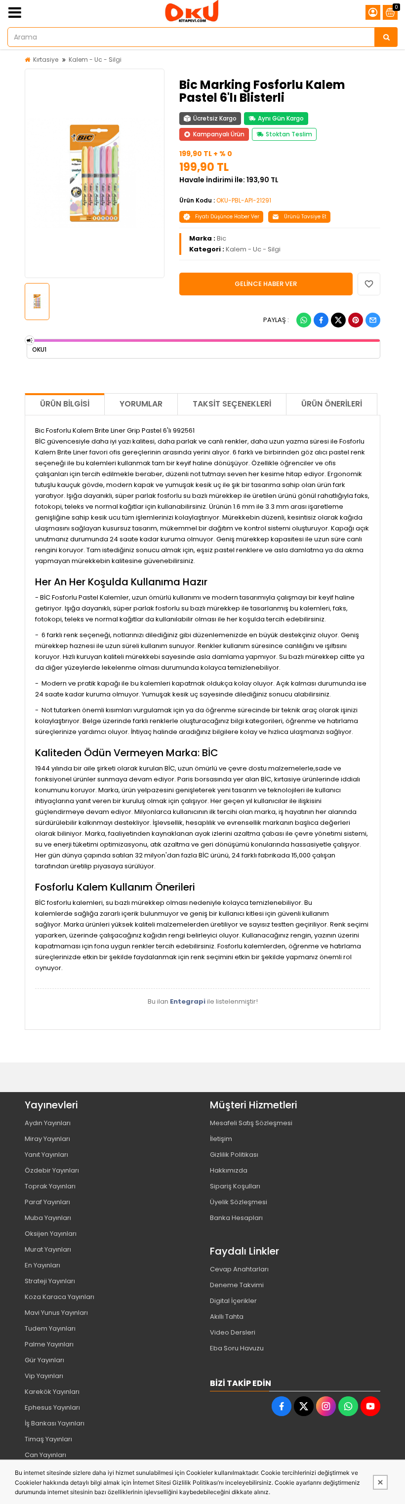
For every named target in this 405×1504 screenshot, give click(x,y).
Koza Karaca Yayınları (59, 1296)
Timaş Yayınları (48, 1439)
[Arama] (386, 37)
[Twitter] (338, 320)
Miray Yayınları (47, 1138)
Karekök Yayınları (52, 1391)
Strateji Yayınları (50, 1281)
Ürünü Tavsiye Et (305, 216)
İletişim (221, 1138)
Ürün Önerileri (331, 403)
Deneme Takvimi (237, 1285)
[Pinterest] (355, 320)
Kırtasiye (45, 59)
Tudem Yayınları (50, 1328)
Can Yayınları (45, 1455)
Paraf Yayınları (47, 1202)
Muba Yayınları (48, 1217)
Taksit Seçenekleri (232, 403)
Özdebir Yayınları (52, 1170)
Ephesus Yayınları (52, 1407)
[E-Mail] (372, 320)
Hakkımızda (228, 1170)
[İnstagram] (326, 1406)
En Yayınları (42, 1265)
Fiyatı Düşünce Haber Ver (227, 216)
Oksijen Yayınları (51, 1233)
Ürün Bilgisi (64, 403)
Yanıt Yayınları (46, 1154)
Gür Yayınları (44, 1360)
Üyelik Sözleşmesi (238, 1202)
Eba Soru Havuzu (237, 1348)
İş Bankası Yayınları (54, 1423)
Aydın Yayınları (48, 1123)
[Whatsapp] (303, 320)
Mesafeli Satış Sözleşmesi (251, 1123)
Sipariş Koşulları (235, 1186)
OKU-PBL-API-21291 (243, 200)
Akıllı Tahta (226, 1316)
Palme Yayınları (49, 1344)
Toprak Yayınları (50, 1186)
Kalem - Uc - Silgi (95, 59)
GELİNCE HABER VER (266, 283)
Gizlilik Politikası (234, 1154)
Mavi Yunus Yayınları (56, 1312)
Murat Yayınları (48, 1249)
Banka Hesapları (236, 1217)
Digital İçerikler (233, 1300)
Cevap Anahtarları (239, 1269)
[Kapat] (380, 1482)
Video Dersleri (232, 1332)
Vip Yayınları (44, 1376)
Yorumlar (141, 403)
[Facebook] (321, 320)
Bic (221, 238)
